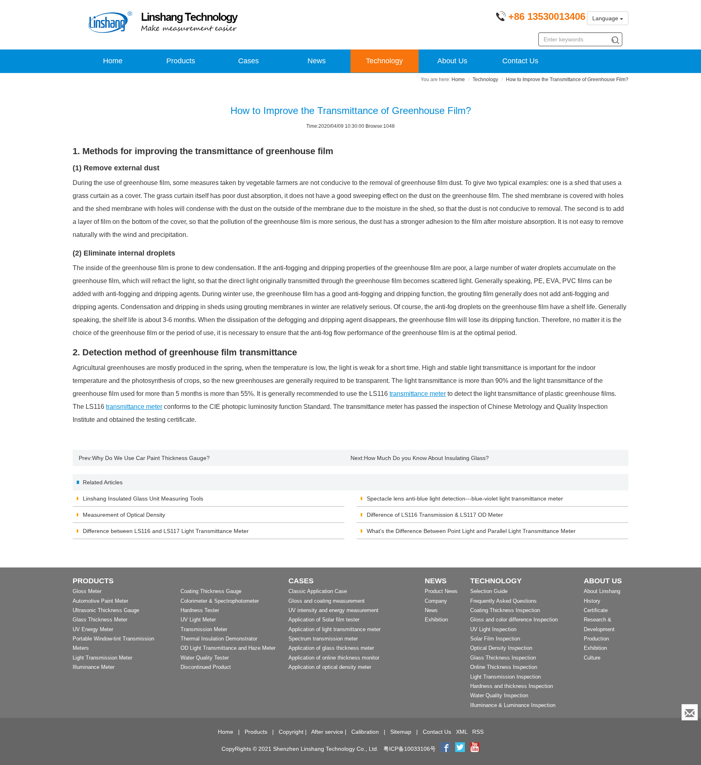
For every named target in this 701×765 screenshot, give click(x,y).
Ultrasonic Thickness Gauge (106, 610)
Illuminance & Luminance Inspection (512, 705)
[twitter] (461, 749)
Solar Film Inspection (495, 639)
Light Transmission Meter (102, 658)
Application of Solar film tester (323, 620)
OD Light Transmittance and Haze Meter (228, 648)
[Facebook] (445, 749)
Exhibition (436, 620)
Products (180, 61)
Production (596, 639)
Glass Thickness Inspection (503, 658)
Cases (248, 61)
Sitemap (400, 731)
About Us (452, 61)
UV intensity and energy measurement (333, 610)
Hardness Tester (200, 610)
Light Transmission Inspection (505, 677)
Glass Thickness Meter (100, 620)
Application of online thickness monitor (333, 658)
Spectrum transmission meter (323, 639)
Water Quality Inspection (499, 695)
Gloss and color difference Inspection (514, 620)
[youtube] (475, 749)
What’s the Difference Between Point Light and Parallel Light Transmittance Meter (471, 531)
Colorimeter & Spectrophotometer (220, 601)
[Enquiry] (690, 712)
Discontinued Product (206, 667)
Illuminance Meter (93, 667)
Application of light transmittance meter (334, 629)
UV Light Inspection (493, 629)
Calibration (365, 731)
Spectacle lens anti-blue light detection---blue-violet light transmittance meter (465, 498)
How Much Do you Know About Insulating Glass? (426, 458)
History (592, 601)
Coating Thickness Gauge (211, 591)
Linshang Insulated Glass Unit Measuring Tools (143, 498)
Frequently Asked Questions (503, 601)
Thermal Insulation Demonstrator (219, 639)
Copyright (291, 731)
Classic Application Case (317, 591)
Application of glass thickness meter (331, 648)
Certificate (596, 610)
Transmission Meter (204, 629)
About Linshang (602, 591)
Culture (592, 658)
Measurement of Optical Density (124, 514)
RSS (478, 731)
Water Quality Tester (205, 658)
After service (327, 731)
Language (606, 18)
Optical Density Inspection (501, 648)
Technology (384, 61)
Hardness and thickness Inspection (511, 686)
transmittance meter (417, 393)
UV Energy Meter (93, 629)
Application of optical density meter (329, 667)
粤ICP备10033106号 (409, 749)
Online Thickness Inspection (503, 667)
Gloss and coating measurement (326, 601)
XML (461, 731)
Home (113, 61)
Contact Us (520, 61)
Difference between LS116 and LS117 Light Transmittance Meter (166, 531)
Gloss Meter (87, 591)
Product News (441, 591)
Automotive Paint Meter (100, 601)
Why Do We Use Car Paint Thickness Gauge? (151, 458)
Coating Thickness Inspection (505, 610)
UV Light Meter (198, 620)
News (316, 61)
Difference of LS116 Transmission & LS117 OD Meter (435, 514)
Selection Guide (488, 591)
